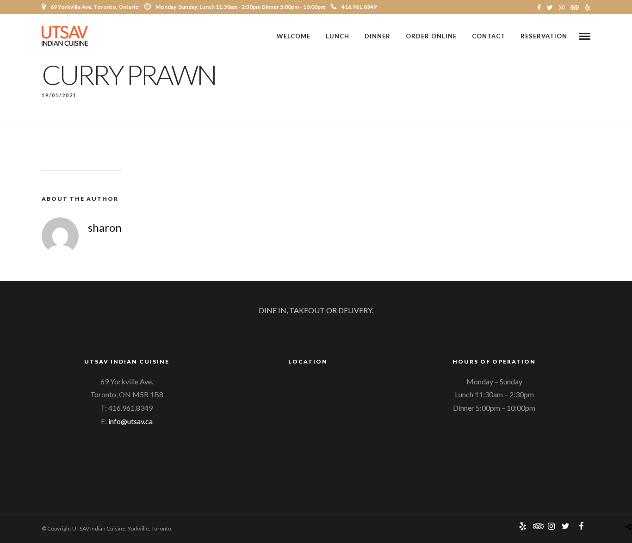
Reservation (543, 36)
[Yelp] (587, 7)
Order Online (431, 36)
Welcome (293, 36)
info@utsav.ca (130, 421)
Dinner (377, 36)
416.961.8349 (359, 6)
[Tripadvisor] (574, 7)
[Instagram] (561, 7)
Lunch (337, 36)
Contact (488, 36)
